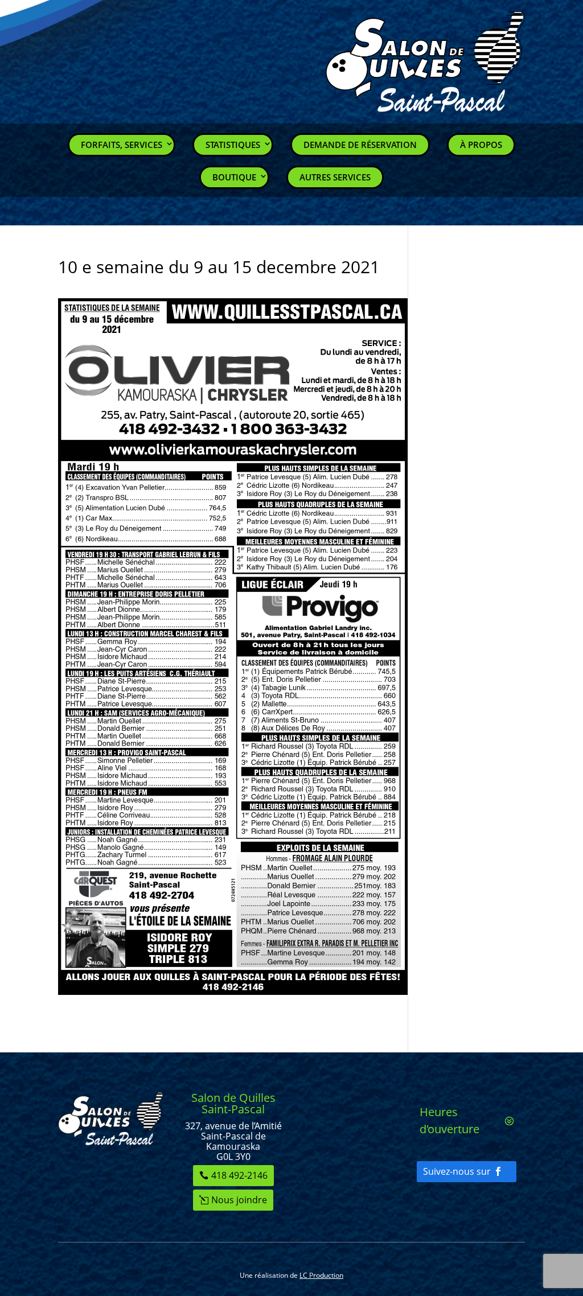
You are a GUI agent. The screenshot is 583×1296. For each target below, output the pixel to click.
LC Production (321, 1275)
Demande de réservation (360, 144)
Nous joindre (239, 1200)
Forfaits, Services (121, 144)
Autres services (335, 177)
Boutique (234, 177)
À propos (481, 144)
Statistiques (233, 144)
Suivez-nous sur (457, 1171)
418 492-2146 (239, 1175)
